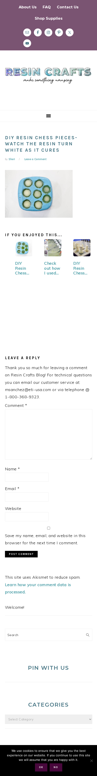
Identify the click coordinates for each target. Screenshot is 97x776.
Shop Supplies (48, 18)
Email (12, 488)
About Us (28, 7)
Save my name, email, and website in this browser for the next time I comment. (45, 539)
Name (12, 469)
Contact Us (68, 7)
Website (13, 508)
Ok (41, 767)
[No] (91, 760)
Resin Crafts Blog (48, 84)
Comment (16, 405)
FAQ (47, 7)
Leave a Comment (35, 159)
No (56, 767)
